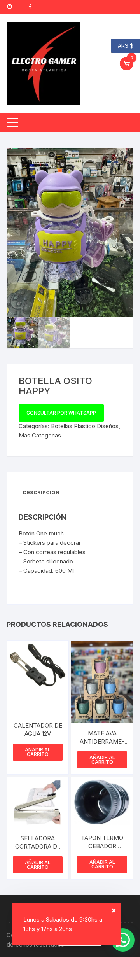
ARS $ (122, 45)
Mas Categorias (40, 435)
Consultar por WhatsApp (61, 413)
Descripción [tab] (41, 492)
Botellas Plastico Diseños (85, 426)
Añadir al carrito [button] (38, 752)
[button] (119, 162)
